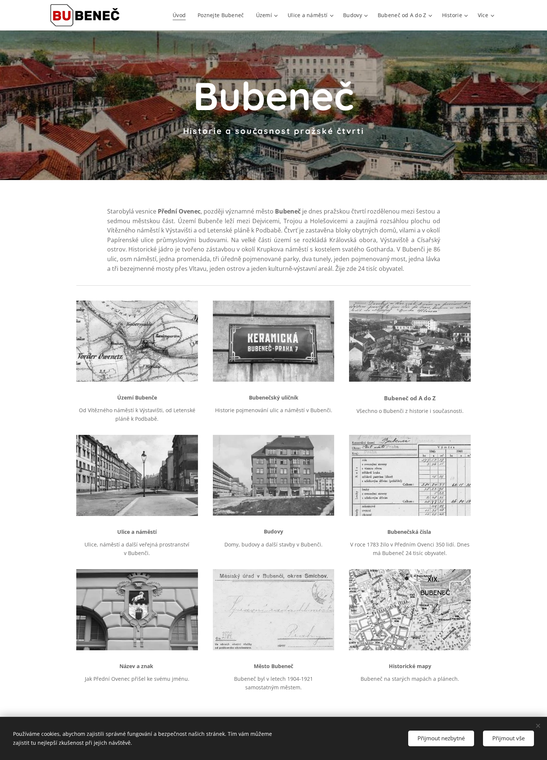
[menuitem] (181, 15)
